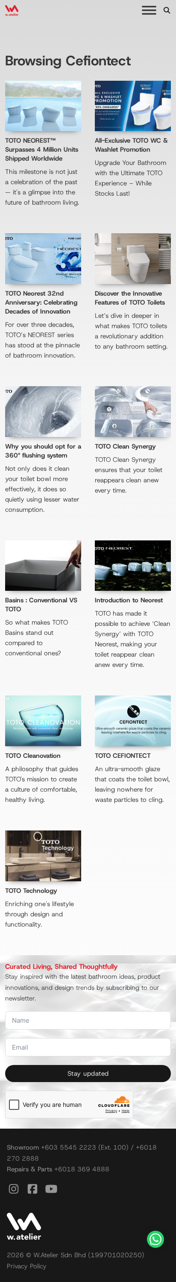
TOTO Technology (31, 890)
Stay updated (88, 1073)
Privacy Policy (27, 1266)
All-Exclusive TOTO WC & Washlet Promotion (131, 145)
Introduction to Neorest (129, 600)
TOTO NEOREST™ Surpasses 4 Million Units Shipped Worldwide (41, 149)
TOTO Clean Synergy (125, 446)
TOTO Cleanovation (33, 755)
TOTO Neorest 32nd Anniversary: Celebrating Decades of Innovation (41, 302)
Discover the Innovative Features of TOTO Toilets (130, 298)
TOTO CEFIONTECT (123, 755)
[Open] (149, 10)
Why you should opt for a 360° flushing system (43, 451)
